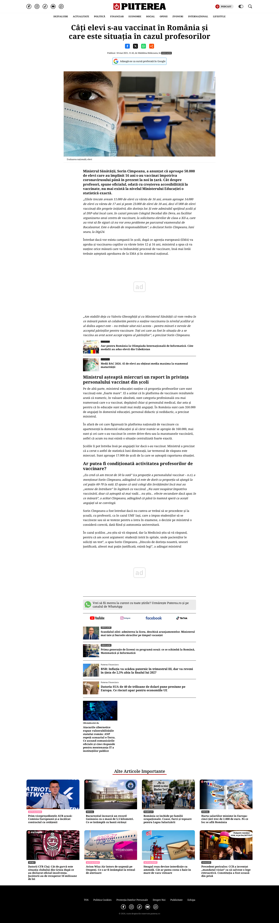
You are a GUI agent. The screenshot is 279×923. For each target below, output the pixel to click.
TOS (86, 899)
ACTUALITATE (81, 16)
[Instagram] (37, 6)
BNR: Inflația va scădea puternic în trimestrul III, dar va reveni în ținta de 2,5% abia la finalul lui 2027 (147, 670)
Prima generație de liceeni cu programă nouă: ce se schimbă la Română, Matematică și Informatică (148, 651)
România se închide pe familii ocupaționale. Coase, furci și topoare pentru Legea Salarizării (168, 819)
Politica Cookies (102, 899)
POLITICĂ (99, 16)
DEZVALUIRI (60, 16)
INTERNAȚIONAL (198, 16)
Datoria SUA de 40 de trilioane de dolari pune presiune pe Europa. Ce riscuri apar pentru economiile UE (143, 688)
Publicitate (176, 899)
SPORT (32, 862)
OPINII (164, 16)
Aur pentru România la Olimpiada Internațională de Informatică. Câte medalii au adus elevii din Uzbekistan (147, 347)
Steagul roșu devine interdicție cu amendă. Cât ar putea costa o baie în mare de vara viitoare (167, 869)
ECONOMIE (135, 16)
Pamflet (148, 812)
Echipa (191, 899)
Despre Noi (159, 899)
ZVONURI (177, 16)
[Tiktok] (45, 6)
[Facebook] (28, 6)
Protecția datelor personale (132, 899)
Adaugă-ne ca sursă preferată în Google (142, 61)
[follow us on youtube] (97, 618)
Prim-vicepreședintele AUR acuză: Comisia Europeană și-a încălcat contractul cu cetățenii (50, 819)
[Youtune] (53, 6)
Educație (166, 53)
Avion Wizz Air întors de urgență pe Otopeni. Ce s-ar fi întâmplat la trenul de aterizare (110, 869)
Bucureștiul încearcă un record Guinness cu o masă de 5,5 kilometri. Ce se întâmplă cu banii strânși (110, 819)
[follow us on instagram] (125, 618)
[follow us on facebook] (154, 618)
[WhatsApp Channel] (61, 6)
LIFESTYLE (219, 16)
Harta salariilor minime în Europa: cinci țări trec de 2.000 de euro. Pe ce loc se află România (224, 819)
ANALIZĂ (206, 862)
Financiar (117, 16)
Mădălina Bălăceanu (148, 52)
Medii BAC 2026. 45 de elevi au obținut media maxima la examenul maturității (144, 365)
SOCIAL (150, 16)
